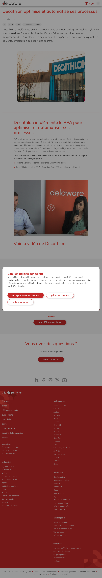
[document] (51, 289)
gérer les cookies (60, 295)
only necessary (20, 302)
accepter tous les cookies (25, 295)
